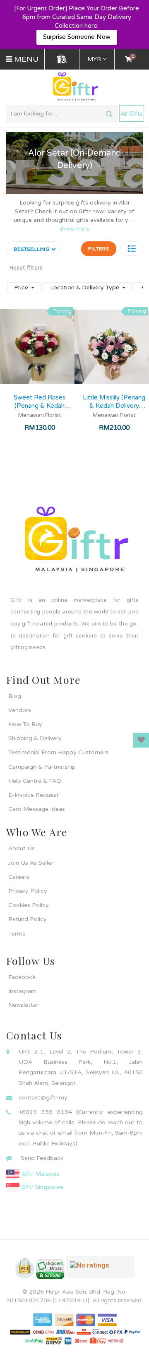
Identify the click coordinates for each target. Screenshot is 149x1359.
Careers (18, 876)
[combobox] (62, 114)
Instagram (22, 991)
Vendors (19, 710)
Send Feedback (42, 1158)
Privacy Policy (27, 891)
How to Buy (25, 724)
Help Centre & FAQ (34, 780)
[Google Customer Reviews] (100, 1270)
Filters (98, 249)
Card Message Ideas (36, 809)
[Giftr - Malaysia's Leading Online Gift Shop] (74, 86)
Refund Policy (27, 919)
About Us (21, 848)
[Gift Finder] (62, 59)
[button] (131, 248)
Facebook (22, 977)
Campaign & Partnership (42, 766)
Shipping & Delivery (35, 738)
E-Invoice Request (33, 795)
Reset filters (26, 267)
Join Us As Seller (30, 862)
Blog (14, 696)
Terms (16, 933)
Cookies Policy (28, 905)
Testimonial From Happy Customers (58, 752)
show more (74, 228)
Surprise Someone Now (77, 37)
